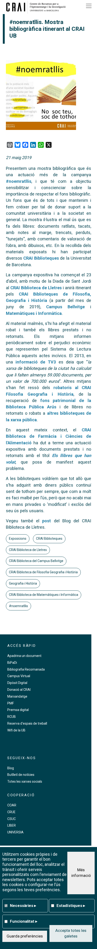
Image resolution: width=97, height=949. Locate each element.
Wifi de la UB (16, 730)
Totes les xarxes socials (24, 781)
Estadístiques (71, 905)
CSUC (11, 819)
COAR (11, 805)
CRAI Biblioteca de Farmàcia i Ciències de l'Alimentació (48, 436)
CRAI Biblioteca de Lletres (36, 287)
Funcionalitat (23, 921)
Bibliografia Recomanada (26, 669)
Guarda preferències (25, 936)
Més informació (81, 872)
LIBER (11, 825)
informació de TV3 (36, 361)
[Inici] (37, 7)
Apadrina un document (24, 656)
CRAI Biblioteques (41, 258)
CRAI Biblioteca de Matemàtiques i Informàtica (43, 595)
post (46, 520)
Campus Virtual (18, 676)
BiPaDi (12, 662)
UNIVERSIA (15, 832)
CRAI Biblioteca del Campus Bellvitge (36, 561)
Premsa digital (18, 710)
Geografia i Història (23, 583)
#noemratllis (18, 181)
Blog (10, 768)
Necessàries (23, 905)
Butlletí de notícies (20, 775)
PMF (10, 703)
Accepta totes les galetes (70, 933)
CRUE (11, 812)
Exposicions (17, 538)
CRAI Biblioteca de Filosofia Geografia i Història (43, 572)
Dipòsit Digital (17, 683)
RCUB (11, 717)
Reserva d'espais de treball (27, 723)
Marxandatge (17, 696)
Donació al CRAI (19, 689)
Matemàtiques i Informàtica (34, 313)
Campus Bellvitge (65, 306)
